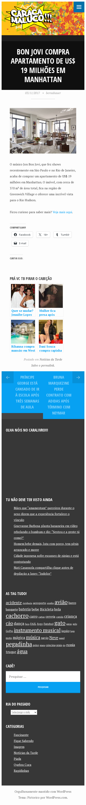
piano (42, 645)
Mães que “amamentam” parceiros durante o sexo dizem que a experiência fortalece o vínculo (44, 514)
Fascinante (21, 735)
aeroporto (39, 603)
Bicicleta (46, 609)
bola (57, 609)
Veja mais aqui (62, 212)
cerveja (50, 616)
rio (64, 645)
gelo (75, 623)
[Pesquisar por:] (43, 677)
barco (72, 603)
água (22, 651)
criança (70, 616)
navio (45, 638)
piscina (51, 645)
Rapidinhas (21, 771)
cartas (41, 616)
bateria (25, 609)
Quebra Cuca (22, 765)
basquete (12, 609)
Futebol (49, 624)
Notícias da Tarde (51, 359)
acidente (14, 602)
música (33, 637)
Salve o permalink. (43, 365)
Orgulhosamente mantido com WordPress (43, 791)
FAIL (33, 624)
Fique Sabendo (24, 741)
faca (27, 623)
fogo (40, 624)
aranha (50, 603)
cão (9, 623)
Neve (53, 637)
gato (59, 622)
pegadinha (19, 644)
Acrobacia (27, 603)
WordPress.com (56, 797)
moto (9, 638)
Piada (17, 759)
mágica (19, 637)
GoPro (9, 631)
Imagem (19, 747)
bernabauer (53, 93)
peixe (36, 645)
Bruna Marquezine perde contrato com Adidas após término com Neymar (58, 395)
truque (11, 652)
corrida (59, 616)
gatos (69, 623)
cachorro (17, 615)
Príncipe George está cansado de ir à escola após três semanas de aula (27, 392)
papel (62, 638)
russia (70, 645)
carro (33, 616)
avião (61, 602)
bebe (35, 609)
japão (65, 631)
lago (72, 631)
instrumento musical (37, 630)
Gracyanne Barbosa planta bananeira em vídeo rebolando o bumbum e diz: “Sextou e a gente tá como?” (47, 532)
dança (19, 623)
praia (59, 645)
